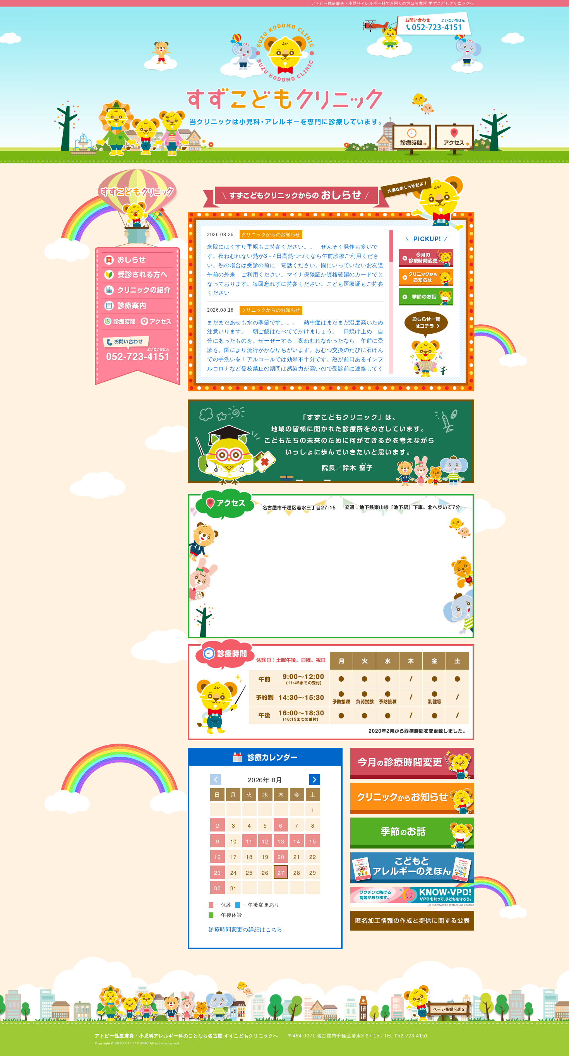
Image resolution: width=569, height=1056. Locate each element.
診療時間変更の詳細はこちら (246, 929)
